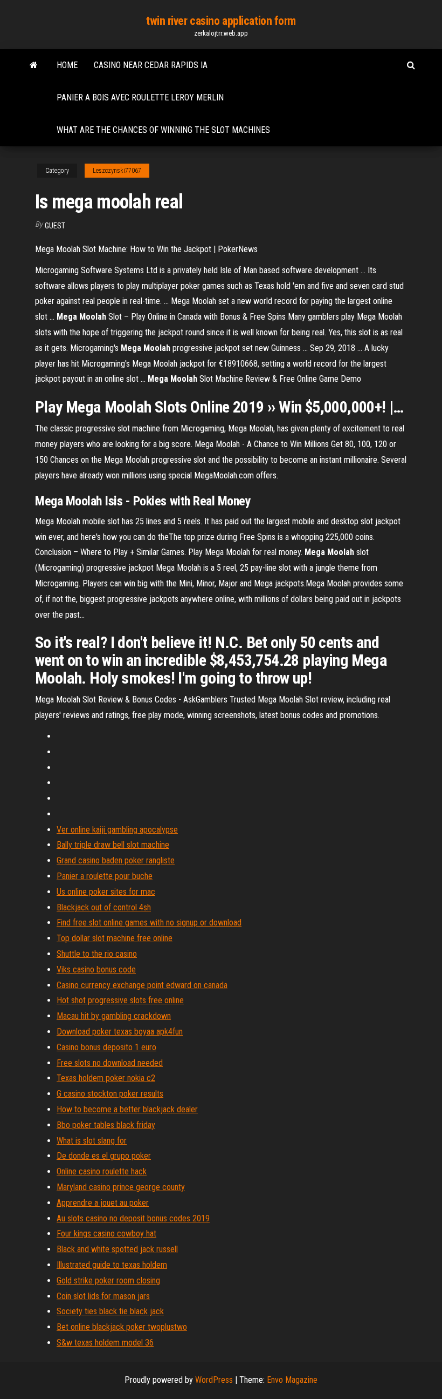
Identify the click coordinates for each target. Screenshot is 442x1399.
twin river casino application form (221, 21)
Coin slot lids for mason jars (103, 1296)
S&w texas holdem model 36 (105, 1342)
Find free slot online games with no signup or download (149, 922)
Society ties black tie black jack (110, 1311)
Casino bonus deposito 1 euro (106, 1047)
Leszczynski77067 (117, 170)
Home (67, 65)
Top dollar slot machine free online (114, 938)
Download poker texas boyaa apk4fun (120, 1031)
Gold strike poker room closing (108, 1280)
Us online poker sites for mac (106, 892)
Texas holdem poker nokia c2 (106, 1078)
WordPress (214, 1380)
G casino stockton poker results (110, 1094)
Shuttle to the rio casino (97, 954)
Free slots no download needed (110, 1063)
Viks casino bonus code (96, 969)
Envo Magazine (292, 1380)
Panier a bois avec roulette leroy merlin (140, 97)
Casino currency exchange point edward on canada (142, 985)
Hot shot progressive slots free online (120, 1000)
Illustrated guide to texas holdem (112, 1265)
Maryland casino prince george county (121, 1187)
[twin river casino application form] (34, 65)
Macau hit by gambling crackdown (114, 1016)
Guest (55, 225)
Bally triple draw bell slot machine (113, 845)
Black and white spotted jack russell (117, 1249)
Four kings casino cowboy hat (106, 1233)
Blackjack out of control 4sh (104, 907)
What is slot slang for (92, 1141)
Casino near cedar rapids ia (151, 65)
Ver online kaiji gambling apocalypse (117, 829)
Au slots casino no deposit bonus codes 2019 (133, 1218)
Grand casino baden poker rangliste (116, 860)
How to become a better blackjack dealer (127, 1109)
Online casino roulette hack (102, 1171)
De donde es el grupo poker (104, 1156)
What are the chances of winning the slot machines (163, 130)
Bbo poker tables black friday (106, 1125)
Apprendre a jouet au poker (103, 1203)
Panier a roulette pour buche (105, 876)
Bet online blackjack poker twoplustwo (122, 1327)
